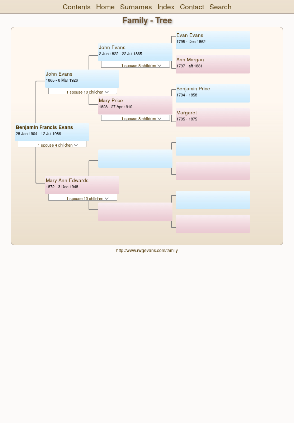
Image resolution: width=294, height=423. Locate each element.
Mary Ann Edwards (67, 180)
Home (105, 6)
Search (220, 6)
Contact (192, 6)
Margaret (186, 112)
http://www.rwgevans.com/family (147, 250)
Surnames (136, 6)
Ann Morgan (190, 59)
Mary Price (111, 100)
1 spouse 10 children (85, 92)
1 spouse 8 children (139, 65)
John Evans (59, 73)
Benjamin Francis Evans (44, 127)
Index (166, 6)
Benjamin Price (193, 88)
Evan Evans (189, 35)
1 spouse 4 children (56, 145)
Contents (77, 6)
